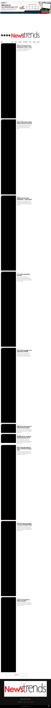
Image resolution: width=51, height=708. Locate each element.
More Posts (16, 674)
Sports (30, 41)
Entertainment (25, 41)
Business (20, 41)
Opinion (38, 41)
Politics (16, 41)
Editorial (34, 41)
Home (12, 41)
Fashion (24, 702)
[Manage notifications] (48, 706)
